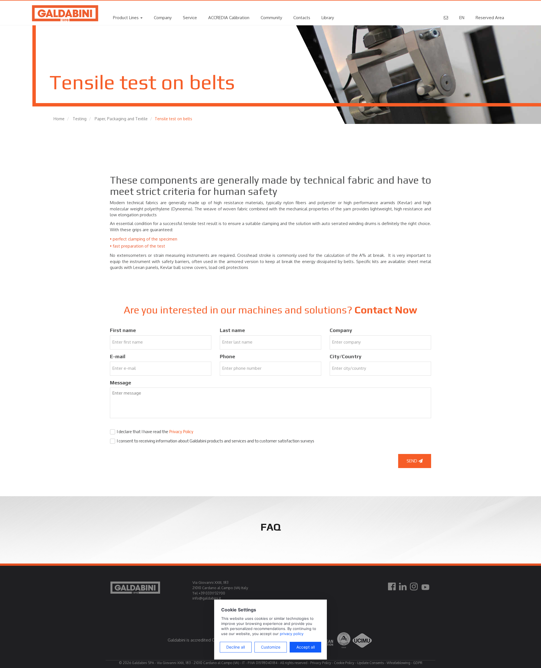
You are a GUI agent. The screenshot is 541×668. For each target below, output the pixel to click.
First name (123, 330)
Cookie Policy (344, 663)
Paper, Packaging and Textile (121, 118)
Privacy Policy (181, 431)
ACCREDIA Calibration (228, 17)
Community (271, 17)
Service (190, 17)
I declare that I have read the (155, 431)
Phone (227, 356)
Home (59, 118)
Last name (232, 330)
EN (461, 17)
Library (328, 17)
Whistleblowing (398, 663)
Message (120, 383)
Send (412, 461)
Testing (80, 118)
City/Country (346, 356)
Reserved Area (490, 17)
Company (163, 17)
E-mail (117, 356)
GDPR (417, 663)
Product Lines (126, 17)
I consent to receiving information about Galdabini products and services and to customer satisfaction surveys (215, 440)
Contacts (301, 17)
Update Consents (370, 663)
